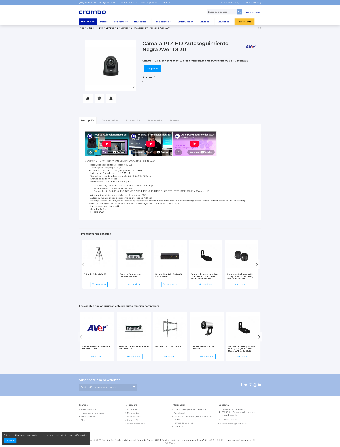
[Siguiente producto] (260, 28)
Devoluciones (134, 416)
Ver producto (99, 284)
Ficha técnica (133, 120)
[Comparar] (99, 270)
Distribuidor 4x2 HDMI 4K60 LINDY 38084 (168, 275)
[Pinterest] (154, 77)
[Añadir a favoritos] (95, 270)
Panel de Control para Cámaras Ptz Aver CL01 (131, 275)
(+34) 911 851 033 (230, 419)
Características (110, 120)
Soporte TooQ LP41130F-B (168, 346)
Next (257, 264)
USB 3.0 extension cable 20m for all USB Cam (96, 347)
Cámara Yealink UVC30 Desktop (203, 347)
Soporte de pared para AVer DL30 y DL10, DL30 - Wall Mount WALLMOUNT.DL (204, 276)
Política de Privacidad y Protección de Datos (193, 418)
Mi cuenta (132, 409)
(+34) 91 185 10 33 (88, 2)
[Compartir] (143, 77)
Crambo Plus (133, 420)
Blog (83, 420)
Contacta (165, 2)
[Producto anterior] (259, 28)
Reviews (174, 120)
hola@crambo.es (108, 2)
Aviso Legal (179, 413)
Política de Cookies (183, 423)
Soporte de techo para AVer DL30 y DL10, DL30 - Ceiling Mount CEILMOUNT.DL (240, 276)
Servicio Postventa (136, 423)
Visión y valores (88, 416)
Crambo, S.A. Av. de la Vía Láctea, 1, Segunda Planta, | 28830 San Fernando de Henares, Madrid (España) (154, 440)
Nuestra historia (88, 409)
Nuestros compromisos (92, 413)
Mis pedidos (133, 413)
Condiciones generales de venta (190, 409)
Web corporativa (149, 2)
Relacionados (155, 120)
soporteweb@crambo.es (234, 423)
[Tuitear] (147, 77)
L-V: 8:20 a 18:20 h (129, 2)
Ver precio (152, 68)
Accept (10, 440)
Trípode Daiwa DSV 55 (95, 274)
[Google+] (150, 77)
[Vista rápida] (103, 270)
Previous (82, 264)
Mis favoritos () (231, 2)
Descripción (87, 120)
